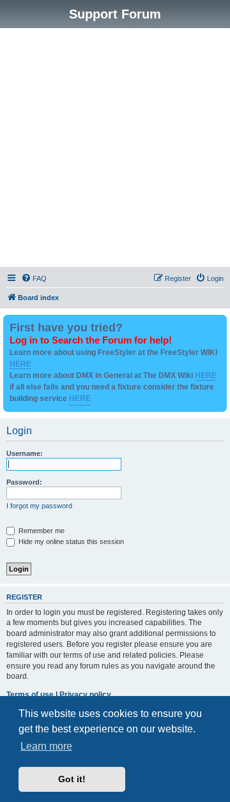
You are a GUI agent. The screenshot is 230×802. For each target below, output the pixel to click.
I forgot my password (39, 506)
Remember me (41, 530)
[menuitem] (34, 278)
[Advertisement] (115, 149)
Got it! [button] (72, 779)
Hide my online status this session (70, 541)
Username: (24, 453)
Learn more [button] (46, 746)
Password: (24, 482)
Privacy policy (85, 694)
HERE (20, 363)
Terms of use (30, 694)
